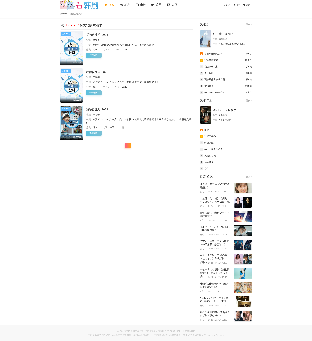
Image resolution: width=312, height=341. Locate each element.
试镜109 (207, 162)
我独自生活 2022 (97, 109)
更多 (248, 24)
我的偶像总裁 (226, 66)
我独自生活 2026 (97, 72)
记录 (227, 5)
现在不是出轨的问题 (226, 79)
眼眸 (205, 130)
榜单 (237, 5)
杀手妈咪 (226, 73)
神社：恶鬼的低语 (212, 149)
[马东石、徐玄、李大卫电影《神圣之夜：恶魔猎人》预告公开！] (243, 245)
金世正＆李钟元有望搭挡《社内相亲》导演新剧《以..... (213, 258)
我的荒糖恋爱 (226, 60)
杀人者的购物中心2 (226, 92)
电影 (142, 4)
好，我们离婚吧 (223, 34)
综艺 (158, 4)
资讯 (174, 4)
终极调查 (207, 142)
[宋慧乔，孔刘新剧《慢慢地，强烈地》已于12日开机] (243, 202)
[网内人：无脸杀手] (205, 115)
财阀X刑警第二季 (226, 53)
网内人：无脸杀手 (224, 110)
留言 (247, 5)
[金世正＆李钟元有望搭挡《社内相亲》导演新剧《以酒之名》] (243, 259)
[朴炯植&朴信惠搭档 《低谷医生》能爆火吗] (243, 287)
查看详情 (93, 55)
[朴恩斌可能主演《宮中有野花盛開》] (243, 188)
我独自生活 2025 (97, 34)
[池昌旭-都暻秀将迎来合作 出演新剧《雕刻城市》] (243, 316)
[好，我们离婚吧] (205, 38)
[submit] (71, 14)
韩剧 (127, 4)
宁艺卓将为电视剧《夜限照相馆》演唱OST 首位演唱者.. (214, 272)
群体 (205, 168)
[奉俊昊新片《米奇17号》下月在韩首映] (243, 216)
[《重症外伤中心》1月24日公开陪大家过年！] (243, 230)
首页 (111, 4)
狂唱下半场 (208, 136)
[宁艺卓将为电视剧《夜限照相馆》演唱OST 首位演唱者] (243, 273)
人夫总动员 (208, 155)
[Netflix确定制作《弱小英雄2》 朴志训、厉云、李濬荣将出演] (243, 301)
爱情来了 (226, 86)
